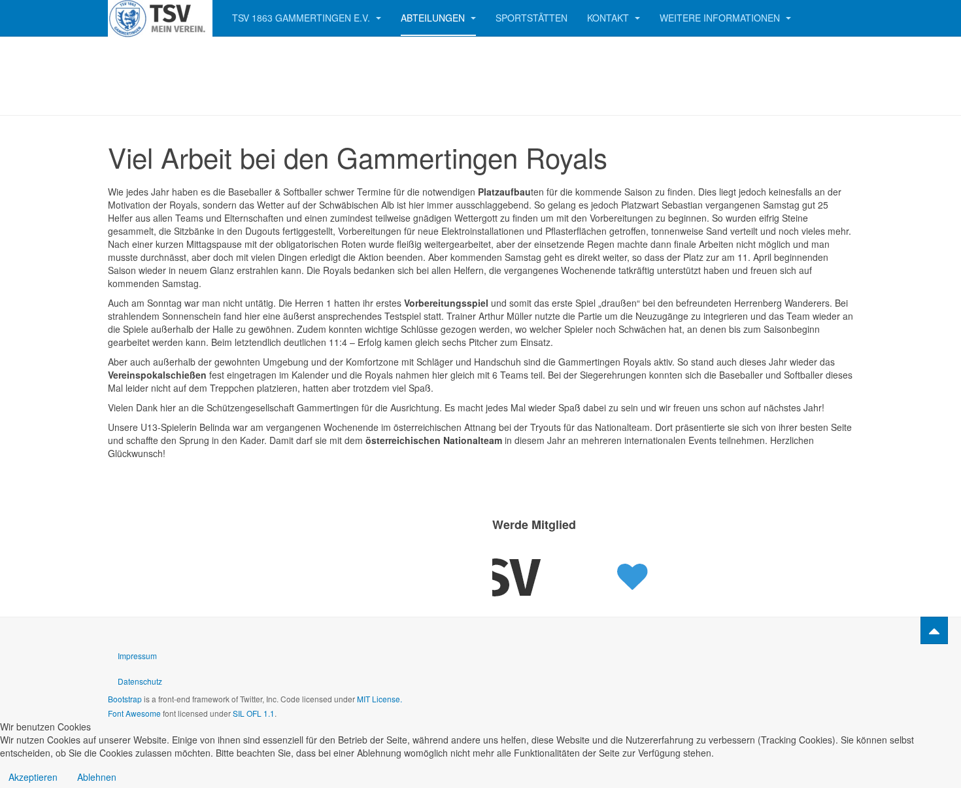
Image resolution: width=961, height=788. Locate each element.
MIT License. (379, 698)
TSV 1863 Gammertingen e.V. (302, 17)
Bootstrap (125, 698)
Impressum (137, 655)
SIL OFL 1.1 (254, 713)
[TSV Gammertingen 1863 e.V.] (160, 18)
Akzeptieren (33, 776)
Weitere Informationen (721, 17)
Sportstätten (531, 17)
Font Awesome (134, 713)
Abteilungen (434, 17)
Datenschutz (140, 681)
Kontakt (609, 17)
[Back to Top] (934, 630)
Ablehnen (96, 776)
